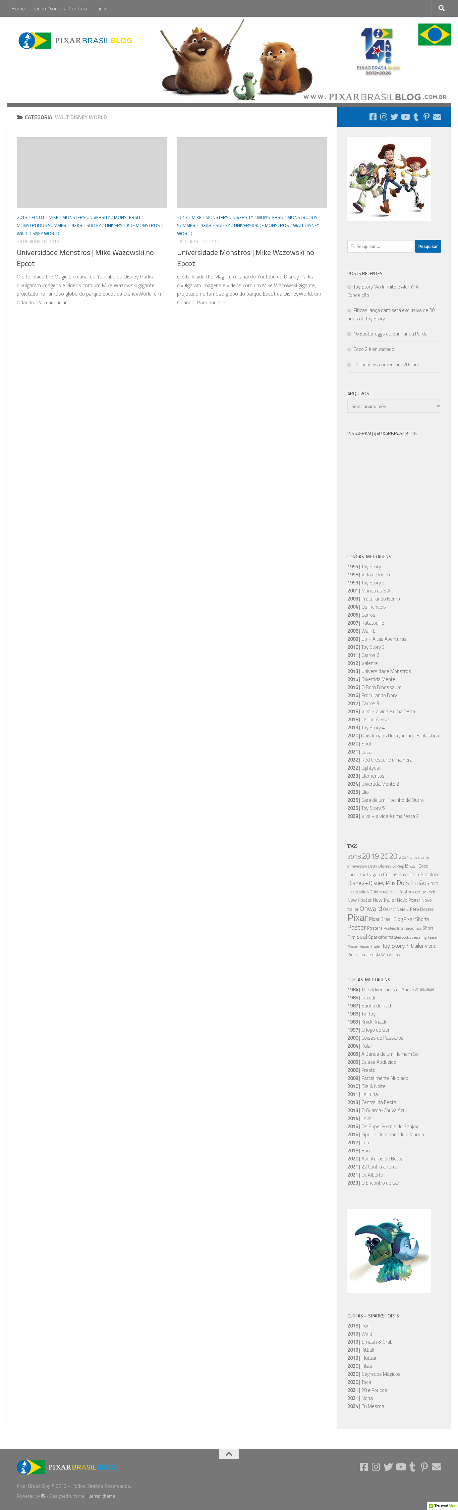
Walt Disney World (38, 233)
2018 (354, 856)
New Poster (359, 900)
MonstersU (127, 217)
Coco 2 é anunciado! (374, 349)
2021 (404, 857)
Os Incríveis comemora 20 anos (386, 364)
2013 (22, 217)
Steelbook (401, 937)
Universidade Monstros (132, 225)
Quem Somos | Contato (60, 8)
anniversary (357, 866)
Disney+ (357, 882)
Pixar (76, 225)
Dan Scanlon (424, 874)
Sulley (94, 225)
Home (18, 8)
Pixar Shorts (417, 919)
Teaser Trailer (370, 946)
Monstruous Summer (41, 225)
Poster (356, 927)
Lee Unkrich (425, 892)
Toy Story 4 (396, 945)
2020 (389, 856)
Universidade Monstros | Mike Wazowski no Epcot (85, 258)
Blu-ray (384, 866)
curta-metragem (364, 874)
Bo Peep (398, 866)
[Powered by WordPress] (43, 1496)
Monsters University (86, 217)
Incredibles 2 (360, 891)
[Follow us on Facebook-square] (373, 117)
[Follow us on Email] (437, 117)
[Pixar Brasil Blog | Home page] (76, 40)
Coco (423, 866)
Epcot (38, 217)
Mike (53, 217)
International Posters (394, 891)
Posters (375, 928)
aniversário (419, 857)
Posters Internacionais (402, 928)
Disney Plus (382, 883)
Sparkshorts (380, 936)
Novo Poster (408, 900)
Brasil (411, 866)
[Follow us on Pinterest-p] (426, 117)
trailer (417, 945)
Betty (372, 866)
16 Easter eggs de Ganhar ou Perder (391, 333)
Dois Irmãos (413, 883)
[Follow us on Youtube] (405, 117)
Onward (371, 908)
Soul (361, 936)
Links (102, 8)
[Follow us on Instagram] (384, 117)
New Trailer (384, 900)
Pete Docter (422, 909)
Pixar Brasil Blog (386, 919)
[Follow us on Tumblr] (416, 117)
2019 (370, 856)
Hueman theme (100, 1496)
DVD (434, 884)
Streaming (418, 937)
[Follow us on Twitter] (394, 117)
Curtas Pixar (396, 874)
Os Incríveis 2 (396, 909)
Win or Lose (391, 955)
